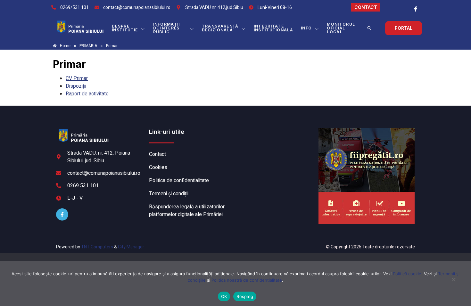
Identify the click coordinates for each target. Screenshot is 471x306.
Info (306, 28)
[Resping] (453, 282)
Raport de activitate (87, 94)
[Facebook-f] (62, 214)
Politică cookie (407, 273)
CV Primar (77, 78)
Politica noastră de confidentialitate (246, 280)
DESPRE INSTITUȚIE (125, 28)
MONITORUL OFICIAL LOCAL (341, 28)
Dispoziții (76, 86)
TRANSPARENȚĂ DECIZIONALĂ (220, 28)
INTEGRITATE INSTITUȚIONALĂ (273, 28)
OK (224, 296)
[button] (369, 28)
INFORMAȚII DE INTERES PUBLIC (166, 28)
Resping (244, 296)
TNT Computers (97, 247)
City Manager (131, 247)
